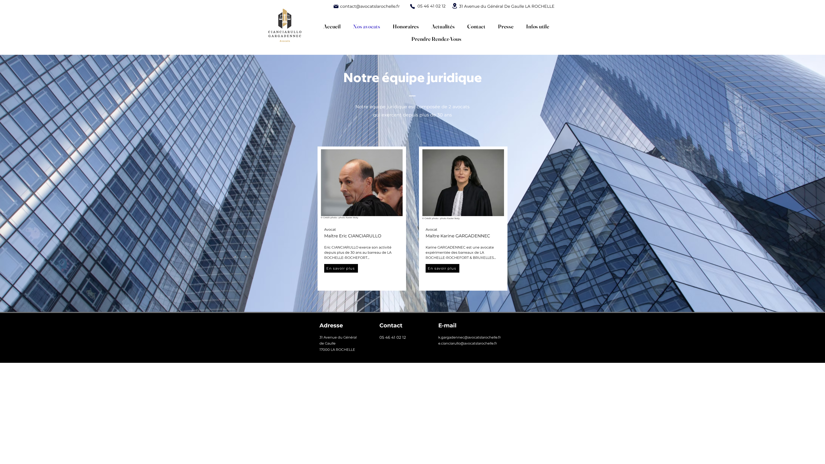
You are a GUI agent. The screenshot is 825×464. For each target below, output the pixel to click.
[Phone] (412, 6)
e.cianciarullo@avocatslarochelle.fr (467, 343)
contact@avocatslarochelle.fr (370, 6)
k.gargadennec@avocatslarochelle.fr (469, 337)
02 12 (411, 337)
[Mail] (336, 6)
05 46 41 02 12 (431, 6)
